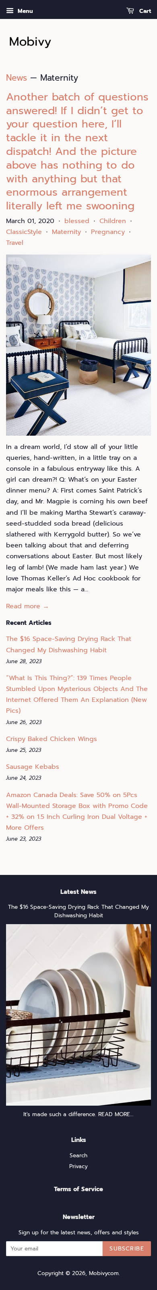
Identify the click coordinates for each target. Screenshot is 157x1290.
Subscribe (126, 1248)
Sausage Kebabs (32, 767)
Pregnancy (108, 232)
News (16, 77)
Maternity (66, 232)
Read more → (27, 606)
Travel (14, 243)
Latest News (78, 891)
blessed (76, 221)
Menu (24, 11)
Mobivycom (104, 1273)
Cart (144, 11)
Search (78, 1155)
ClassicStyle (24, 232)
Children (112, 221)
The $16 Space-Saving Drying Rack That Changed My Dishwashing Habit (78, 911)
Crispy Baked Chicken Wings (51, 739)
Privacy (78, 1166)
